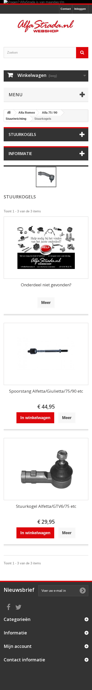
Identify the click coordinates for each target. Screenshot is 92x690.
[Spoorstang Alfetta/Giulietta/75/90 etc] (46, 354)
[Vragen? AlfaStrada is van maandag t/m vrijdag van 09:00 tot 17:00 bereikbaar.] (46, 1)
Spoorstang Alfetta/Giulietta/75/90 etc (46, 391)
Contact (66, 8)
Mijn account (18, 646)
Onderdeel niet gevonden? (46, 285)
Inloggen (80, 8)
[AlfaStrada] (46, 26)
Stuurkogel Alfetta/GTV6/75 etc (46, 506)
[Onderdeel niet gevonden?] (46, 247)
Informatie (20, 153)
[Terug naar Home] (8, 113)
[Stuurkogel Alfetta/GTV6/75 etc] (46, 469)
